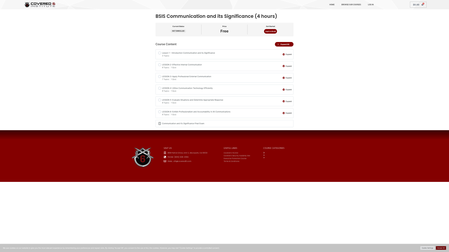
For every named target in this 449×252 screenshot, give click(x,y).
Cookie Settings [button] (427, 248)
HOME (331, 5)
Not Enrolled (178, 31)
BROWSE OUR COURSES (351, 5)
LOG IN (370, 5)
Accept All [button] (441, 248)
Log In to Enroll (270, 31)
